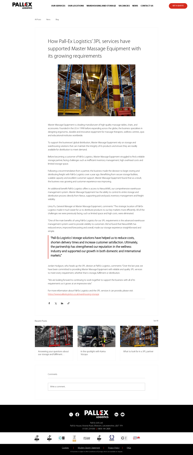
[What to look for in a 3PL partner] (139, 336)
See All (155, 321)
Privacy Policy (113, 448)
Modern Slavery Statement (89, 448)
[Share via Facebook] (49, 303)
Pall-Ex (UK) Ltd (96, 423)
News (48, 20)
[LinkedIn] (116, 414)
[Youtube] (122, 414)
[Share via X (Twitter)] (55, 303)
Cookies (65, 448)
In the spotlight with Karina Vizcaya (93, 353)
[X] (71, 414)
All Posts (38, 20)
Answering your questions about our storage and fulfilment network (53, 353)
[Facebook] (77, 414)
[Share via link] (68, 303)
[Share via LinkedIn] (62, 303)
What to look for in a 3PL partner (138, 351)
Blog (57, 20)
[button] (58, 6)
